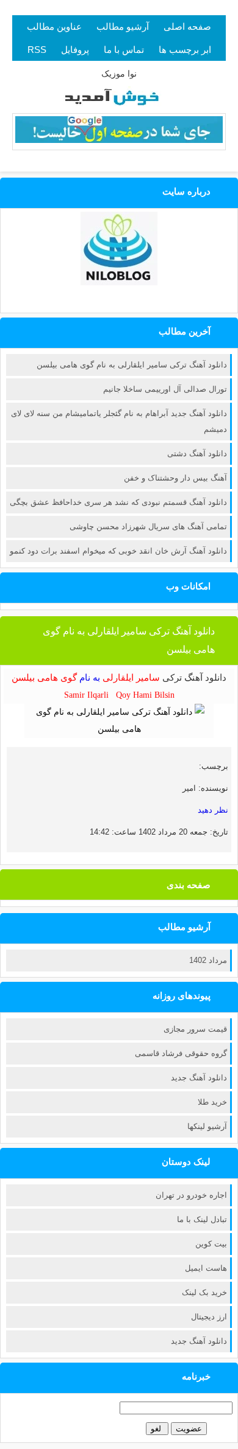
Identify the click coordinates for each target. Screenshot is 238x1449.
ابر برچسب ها (185, 49)
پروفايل (75, 49)
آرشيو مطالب (122, 26)
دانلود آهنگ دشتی (197, 453)
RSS (36, 49)
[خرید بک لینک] (119, 140)
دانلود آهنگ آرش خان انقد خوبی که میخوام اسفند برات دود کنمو (118, 550)
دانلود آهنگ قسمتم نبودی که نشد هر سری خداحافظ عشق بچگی (118, 502)
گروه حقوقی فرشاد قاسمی (181, 1053)
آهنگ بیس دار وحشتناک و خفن (175, 477)
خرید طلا (212, 1102)
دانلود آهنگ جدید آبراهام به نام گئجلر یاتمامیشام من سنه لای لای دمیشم (119, 421)
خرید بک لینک (204, 1292)
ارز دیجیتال (209, 1316)
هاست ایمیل (206, 1268)
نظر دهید (213, 810)
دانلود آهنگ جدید (199, 1077)
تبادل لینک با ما (202, 1219)
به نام (86, 678)
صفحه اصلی (187, 26)
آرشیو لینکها (207, 1126)
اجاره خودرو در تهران (191, 1195)
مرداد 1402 (208, 960)
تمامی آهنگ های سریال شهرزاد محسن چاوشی (148, 526)
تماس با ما (124, 49)
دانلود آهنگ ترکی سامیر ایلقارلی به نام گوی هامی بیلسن (132, 364)
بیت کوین (211, 1243)
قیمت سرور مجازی (195, 1029)
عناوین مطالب (54, 26)
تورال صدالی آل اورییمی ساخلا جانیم (165, 389)
